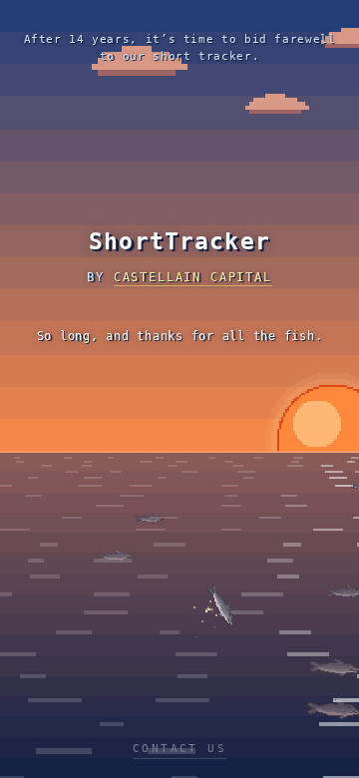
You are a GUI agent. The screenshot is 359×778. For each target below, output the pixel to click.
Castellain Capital (193, 277)
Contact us (179, 748)
